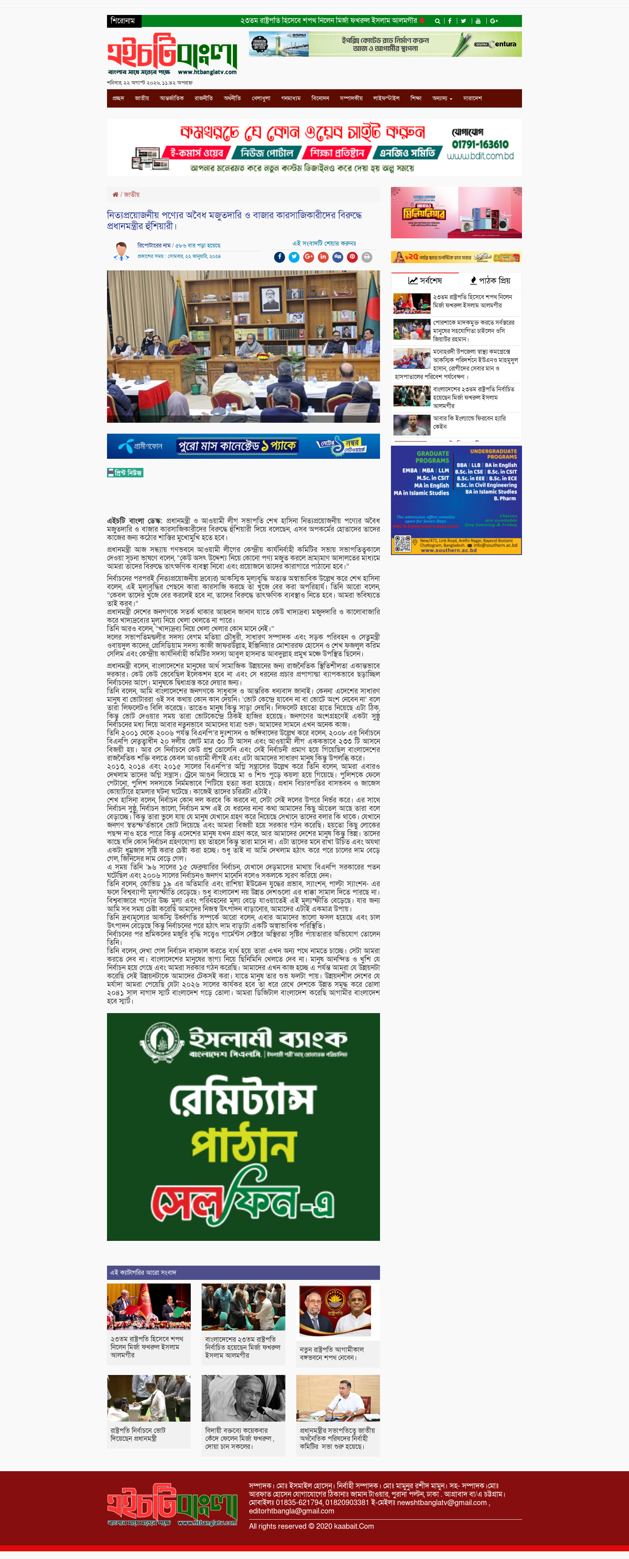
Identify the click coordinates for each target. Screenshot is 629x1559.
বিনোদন (320, 98)
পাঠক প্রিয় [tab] (493, 281)
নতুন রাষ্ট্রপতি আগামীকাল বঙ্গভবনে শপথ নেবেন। (332, 1354)
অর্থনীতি (232, 98)
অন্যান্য (440, 98)
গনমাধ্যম (291, 98)
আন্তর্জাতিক (172, 98)
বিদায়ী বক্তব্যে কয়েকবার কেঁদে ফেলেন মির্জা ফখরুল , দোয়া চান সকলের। (239, 1438)
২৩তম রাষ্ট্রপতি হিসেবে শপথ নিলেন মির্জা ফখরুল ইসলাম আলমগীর (292, 21)
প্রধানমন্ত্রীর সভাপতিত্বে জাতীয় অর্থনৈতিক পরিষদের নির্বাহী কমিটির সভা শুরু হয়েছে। (337, 1438)
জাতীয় (142, 98)
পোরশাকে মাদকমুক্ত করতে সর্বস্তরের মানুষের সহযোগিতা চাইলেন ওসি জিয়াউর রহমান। (473, 331)
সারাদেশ (472, 98)
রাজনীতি (204, 98)
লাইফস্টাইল (386, 98)
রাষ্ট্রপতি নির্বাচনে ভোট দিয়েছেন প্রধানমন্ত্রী (138, 1434)
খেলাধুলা (261, 98)
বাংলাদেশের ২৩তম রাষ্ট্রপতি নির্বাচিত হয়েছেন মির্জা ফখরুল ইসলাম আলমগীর (242, 1347)
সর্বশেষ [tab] (430, 281)
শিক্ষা (416, 98)
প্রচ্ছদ (118, 98)
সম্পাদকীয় (351, 98)
